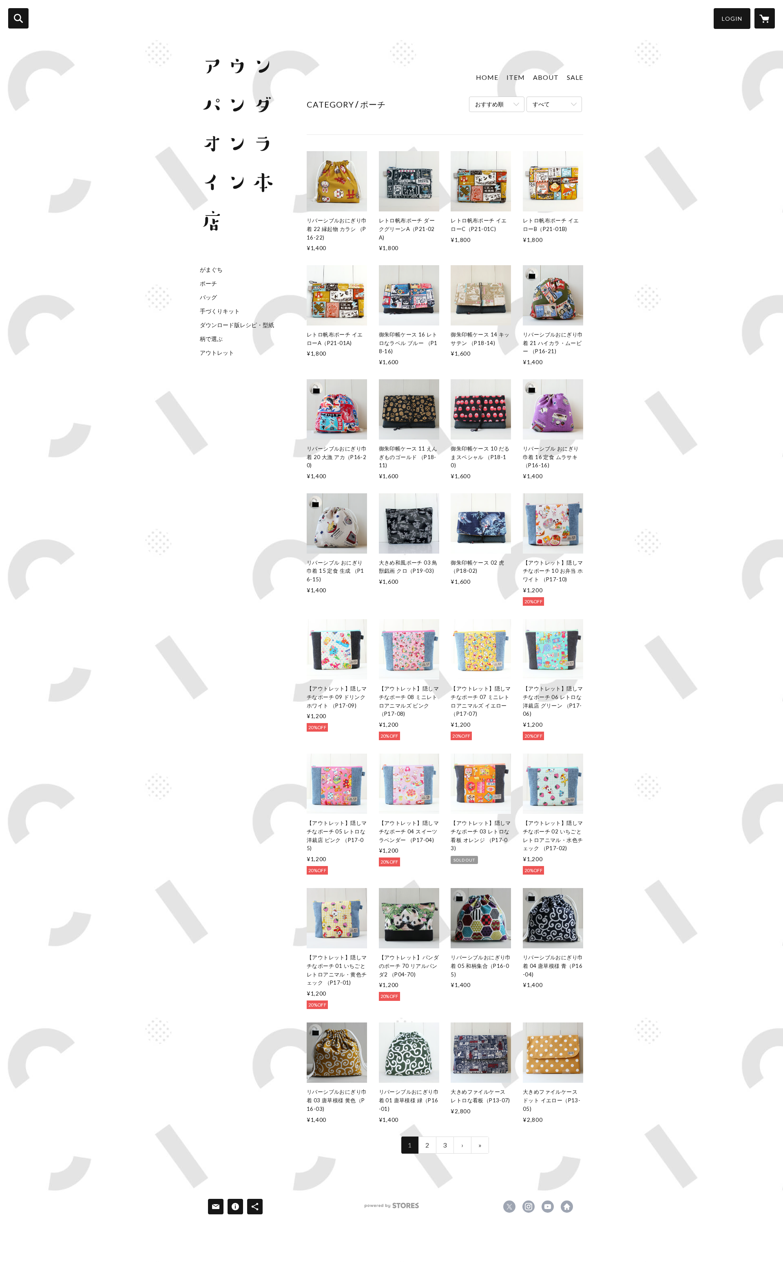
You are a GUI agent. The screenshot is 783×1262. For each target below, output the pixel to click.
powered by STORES (392, 1208)
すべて (541, 104)
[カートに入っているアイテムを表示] (764, 18)
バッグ (208, 297)
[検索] (18, 18)
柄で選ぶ (211, 339)
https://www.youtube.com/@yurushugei (548, 1206)
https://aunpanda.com (567, 1206)
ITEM (516, 77)
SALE (575, 77)
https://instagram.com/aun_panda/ (528, 1206)
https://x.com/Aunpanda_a (509, 1206)
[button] (732, 18)
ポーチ (208, 283)
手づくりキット (220, 311)
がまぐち (211, 270)
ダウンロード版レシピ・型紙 (237, 325)
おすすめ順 (489, 104)
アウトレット (217, 353)
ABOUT (546, 77)
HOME (487, 77)
